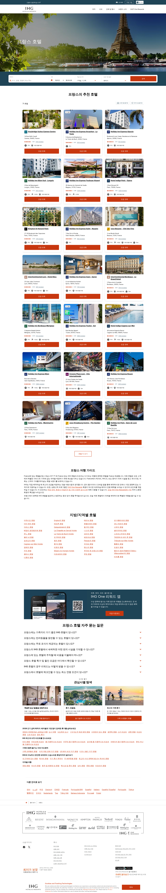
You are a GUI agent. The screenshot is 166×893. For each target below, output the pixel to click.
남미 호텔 (81, 766)
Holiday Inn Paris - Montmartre (40, 423)
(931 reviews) (40, 287)
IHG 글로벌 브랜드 (59, 852)
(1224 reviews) (122, 190)
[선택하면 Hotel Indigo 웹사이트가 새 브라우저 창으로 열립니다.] (97, 819)
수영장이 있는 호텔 (98, 732)
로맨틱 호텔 (112, 732)
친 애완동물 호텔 (70, 759)
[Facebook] (24, 847)
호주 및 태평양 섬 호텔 (50, 766)
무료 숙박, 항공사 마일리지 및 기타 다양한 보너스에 (67, 490)
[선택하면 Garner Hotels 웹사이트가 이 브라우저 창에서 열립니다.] (82, 827)
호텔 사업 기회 (58, 855)
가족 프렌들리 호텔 (29, 751)
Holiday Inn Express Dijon (38, 374)
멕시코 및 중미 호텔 (68, 766)
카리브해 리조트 (37, 742)
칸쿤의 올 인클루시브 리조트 (74, 742)
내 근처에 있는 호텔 (30, 759)
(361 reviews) (81, 433)
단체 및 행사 (110, 9)
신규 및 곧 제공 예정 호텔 (80, 732)
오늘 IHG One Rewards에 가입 (120, 490)
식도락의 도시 (62, 732)
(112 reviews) (39, 336)
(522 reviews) (81, 239)
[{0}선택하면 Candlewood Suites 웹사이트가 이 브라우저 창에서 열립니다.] (136, 827)
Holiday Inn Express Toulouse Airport (84, 180)
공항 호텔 (132, 732)
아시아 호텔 (35, 766)
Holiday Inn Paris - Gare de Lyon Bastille (124, 424)
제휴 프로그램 (58, 858)
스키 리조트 (122, 732)
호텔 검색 (56, 849)
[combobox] (29, 80)
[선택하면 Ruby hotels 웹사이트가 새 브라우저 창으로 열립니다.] (127, 819)
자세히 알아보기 (122, 874)
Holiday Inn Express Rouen (122, 374)
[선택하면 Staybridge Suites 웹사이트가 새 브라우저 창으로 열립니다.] (112, 827)
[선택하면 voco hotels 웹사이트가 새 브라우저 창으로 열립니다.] (118, 819)
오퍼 (100, 9)
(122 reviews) (122, 239)
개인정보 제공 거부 (121, 857)
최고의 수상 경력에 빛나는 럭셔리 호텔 (94, 759)
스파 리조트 (31, 735)
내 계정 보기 (88, 854)
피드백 (117, 860)
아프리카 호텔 (100, 766)
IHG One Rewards (75, 487)
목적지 (11, 77)
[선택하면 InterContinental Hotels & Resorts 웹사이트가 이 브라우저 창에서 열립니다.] (55, 819)
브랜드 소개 (122, 9)
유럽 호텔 (26, 766)
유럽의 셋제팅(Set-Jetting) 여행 (35, 732)
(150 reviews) (39, 190)
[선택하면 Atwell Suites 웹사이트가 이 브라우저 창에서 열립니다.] (101, 827)
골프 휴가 (40, 735)
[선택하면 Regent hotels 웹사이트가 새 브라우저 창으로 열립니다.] (39, 819)
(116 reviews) (39, 239)
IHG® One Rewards (137, 9)
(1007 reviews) (40, 433)
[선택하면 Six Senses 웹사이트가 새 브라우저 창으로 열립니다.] (29, 819)
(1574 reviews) (81, 190)
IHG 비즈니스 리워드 (90, 846)
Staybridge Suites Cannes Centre (42, 132)
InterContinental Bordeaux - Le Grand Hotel (123, 278)
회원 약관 (118, 846)
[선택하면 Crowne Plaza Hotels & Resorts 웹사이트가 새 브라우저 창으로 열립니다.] (41, 827)
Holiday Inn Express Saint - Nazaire (83, 229)
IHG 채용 (56, 846)
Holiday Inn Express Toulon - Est (82, 326)
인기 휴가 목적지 (56, 759)
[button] (140, 2)
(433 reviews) (81, 142)
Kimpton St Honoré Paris (38, 229)
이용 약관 (118, 852)
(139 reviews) (122, 336)
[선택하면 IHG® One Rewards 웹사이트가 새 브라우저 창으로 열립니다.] (129, 833)
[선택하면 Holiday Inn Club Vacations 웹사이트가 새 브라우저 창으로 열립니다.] (124, 827)
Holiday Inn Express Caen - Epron (83, 277)
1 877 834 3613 (46, 870)
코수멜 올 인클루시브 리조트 (98, 742)
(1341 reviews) (81, 385)
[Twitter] (29, 847)
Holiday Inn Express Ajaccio (122, 132)
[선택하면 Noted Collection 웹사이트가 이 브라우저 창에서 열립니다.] (108, 819)
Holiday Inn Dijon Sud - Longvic (41, 180)
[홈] (26, 802)
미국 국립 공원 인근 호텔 (48, 751)
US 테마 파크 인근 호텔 (69, 751)
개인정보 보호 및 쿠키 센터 (123, 854)
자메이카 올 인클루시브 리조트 (122, 742)
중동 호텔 (90, 766)
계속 (131, 887)
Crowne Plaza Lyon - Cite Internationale (79, 375)
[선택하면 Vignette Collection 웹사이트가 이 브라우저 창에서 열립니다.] (72, 819)
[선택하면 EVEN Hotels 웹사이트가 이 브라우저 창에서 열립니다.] (52, 827)
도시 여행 (52, 732)
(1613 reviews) (122, 287)
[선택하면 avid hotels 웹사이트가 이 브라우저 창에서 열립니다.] (91, 827)
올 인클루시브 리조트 (53, 742)
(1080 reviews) (40, 384)
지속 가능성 (87, 852)
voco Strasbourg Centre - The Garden (84, 423)
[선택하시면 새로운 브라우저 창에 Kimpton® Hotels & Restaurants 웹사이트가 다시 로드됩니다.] (85, 819)
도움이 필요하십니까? (34, 2)
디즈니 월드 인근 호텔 (87, 751)
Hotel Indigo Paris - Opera (121, 180)
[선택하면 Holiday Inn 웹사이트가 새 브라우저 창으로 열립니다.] (73, 827)
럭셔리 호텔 (43, 759)
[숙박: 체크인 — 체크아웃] (62, 80)
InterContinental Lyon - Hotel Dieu (42, 277)
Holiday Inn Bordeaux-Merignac (41, 326)
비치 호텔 (26, 742)
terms (111, 887)
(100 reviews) (39, 141)
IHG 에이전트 (58, 861)
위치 (93, 9)
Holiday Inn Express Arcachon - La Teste (83, 133)
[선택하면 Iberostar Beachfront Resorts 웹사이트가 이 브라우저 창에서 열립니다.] (30, 827)
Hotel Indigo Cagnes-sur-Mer (123, 326)
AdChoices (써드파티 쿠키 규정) (125, 849)
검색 (143, 78)
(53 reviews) (121, 141)
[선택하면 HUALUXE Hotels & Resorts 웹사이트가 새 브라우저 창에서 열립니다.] (137, 819)
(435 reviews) (122, 384)
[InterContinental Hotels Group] (29, 9)
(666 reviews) (81, 336)
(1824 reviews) (122, 433)
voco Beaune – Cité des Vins (122, 229)
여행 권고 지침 (88, 849)
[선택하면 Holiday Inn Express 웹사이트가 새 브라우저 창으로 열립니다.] (63, 827)
